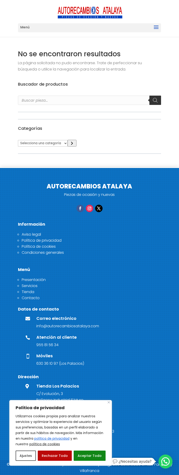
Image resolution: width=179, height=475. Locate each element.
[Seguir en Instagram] (89, 208)
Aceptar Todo (90, 455)
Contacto (31, 298)
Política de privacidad (42, 240)
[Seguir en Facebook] (80, 208)
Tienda (28, 291)
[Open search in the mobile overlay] (89, 100)
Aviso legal (31, 234)
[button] (165, 461)
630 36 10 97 (47, 363)
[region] (60, 433)
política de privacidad (51, 438)
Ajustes (26, 455)
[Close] (109, 402)
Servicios (30, 285)
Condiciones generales (43, 252)
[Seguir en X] (99, 208)
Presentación (34, 279)
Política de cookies (39, 246)
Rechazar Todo (55, 455)
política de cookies (44, 444)
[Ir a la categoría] (72, 143)
